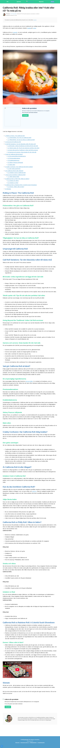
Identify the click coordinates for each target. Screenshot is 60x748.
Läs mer (35, 19)
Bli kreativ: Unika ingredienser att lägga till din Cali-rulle (22, 145)
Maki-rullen (11, 164)
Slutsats (8, 188)
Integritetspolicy (41, 742)
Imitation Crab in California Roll (16, 172)
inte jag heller (29, 381)
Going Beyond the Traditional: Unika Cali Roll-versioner (22, 150)
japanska (19, 1)
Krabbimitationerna (13, 160)
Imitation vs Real (12, 182)
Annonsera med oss (25, 742)
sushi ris (34, 491)
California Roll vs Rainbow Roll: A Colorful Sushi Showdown (21, 184)
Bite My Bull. (25, 739)
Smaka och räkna (13, 180)
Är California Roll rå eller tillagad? (14, 170)
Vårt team (17, 742)
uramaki (15, 32)
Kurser (52, 1)
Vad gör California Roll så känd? (14, 154)
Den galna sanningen (13, 168)
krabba (29, 28)
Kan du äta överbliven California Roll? (15, 174)
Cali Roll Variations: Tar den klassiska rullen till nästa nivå (20, 144)
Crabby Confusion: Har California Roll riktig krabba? (19, 166)
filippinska (41, 1)
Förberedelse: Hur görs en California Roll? (19, 137)
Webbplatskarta (33, 742)
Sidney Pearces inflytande (15, 162)
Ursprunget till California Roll (13, 141)
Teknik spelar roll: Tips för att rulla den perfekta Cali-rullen (23, 148)
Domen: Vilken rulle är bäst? (15, 186)
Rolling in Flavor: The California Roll (15, 135)
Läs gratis (25, 115)
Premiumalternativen (13, 158)
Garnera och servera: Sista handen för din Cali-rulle (21, 152)
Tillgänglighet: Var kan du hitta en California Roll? (21, 139)
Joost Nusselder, (13, 13)
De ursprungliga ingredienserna (16, 156)
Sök (7, 1)
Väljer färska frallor (13, 176)
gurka (34, 28)
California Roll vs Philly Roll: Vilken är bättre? (17, 178)
